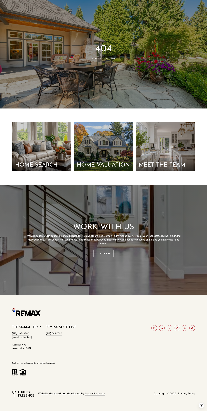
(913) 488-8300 (20, 333)
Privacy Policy (186, 393)
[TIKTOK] (177, 328)
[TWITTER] (169, 328)
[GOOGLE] (184, 328)
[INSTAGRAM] (154, 328)
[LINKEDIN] (162, 328)
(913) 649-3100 (54, 333)
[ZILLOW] (192, 328)
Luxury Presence (95, 393)
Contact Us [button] (103, 253)
